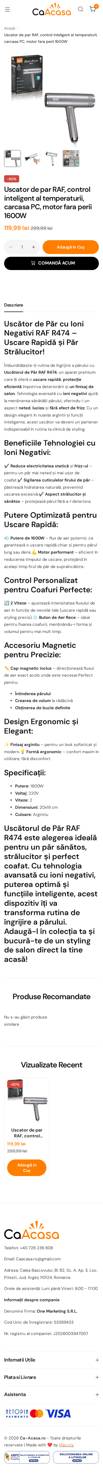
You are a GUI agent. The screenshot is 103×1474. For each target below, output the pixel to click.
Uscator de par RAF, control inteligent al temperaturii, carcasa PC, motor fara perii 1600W (26, 1133)
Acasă (9, 28)
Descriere (13, 305)
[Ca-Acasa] (51, 9)
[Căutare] (80, 9)
